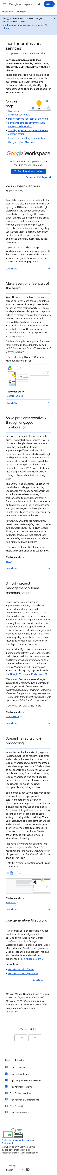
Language (12, 1166)
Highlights (22, 11)
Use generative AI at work (22, 142)
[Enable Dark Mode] (27, 1169)
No (35, 1037)
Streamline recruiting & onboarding (26, 138)
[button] (4, 4)
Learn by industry (14, 1060)
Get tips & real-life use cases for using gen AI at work (25, 26)
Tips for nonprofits (19, 1112)
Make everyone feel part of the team (28, 118)
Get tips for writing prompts (23, 973)
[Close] (54, 18)
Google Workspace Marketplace (27, 674)
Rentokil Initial (13, 396)
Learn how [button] (11, 268)
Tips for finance (17, 1067)
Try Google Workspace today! (28, 171)
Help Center (8, 11)
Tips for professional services (26, 1080)
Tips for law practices (20, 1093)
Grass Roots (12, 716)
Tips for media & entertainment (25, 1099)
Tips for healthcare (19, 1074)
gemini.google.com (31, 959)
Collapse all (45, 177)
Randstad (11, 902)
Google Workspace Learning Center (22, 4)
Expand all (30, 177)
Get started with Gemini (21, 969)
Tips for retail (16, 1106)
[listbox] (14, 1169)
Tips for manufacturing (21, 1087)
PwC (8, 561)
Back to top (38, 980)
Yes (21, 1037)
